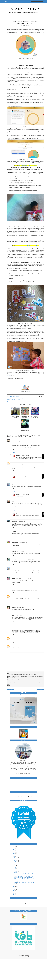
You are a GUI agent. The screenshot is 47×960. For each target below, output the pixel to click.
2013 (14, 887)
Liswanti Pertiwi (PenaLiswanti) (18, 578)
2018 (14, 883)
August (15, 863)
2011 (14, 890)
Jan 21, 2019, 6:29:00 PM (19, 484)
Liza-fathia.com (15, 597)
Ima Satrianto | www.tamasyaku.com (19, 559)
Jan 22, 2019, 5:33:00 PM (25, 494)
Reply (13, 449)
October (15, 860)
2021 (14, 853)
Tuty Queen (14, 607)
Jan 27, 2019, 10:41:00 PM (20, 647)
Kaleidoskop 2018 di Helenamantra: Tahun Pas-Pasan (24, 882)
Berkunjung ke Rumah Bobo (19, 881)
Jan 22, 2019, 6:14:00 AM (19, 501)
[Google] (21, 796)
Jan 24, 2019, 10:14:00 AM (18, 626)
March (15, 869)
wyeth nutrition (10, 401)
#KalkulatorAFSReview (20, 19)
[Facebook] (12, 796)
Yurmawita (14, 551)
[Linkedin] (31, 796)
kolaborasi (33, 19)
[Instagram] (18, 796)
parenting (21, 398)
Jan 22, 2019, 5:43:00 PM (30, 559)
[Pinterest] (25, 796)
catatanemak (14, 521)
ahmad (13, 639)
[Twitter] (15, 796)
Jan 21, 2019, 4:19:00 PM (22, 464)
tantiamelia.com (15, 542)
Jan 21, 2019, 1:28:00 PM (25, 455)
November (16, 859)
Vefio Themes (30, 956)
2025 (14, 848)
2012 (14, 889)
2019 (14, 856)
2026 (14, 846)
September (16, 861)
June (15, 865)
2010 (14, 891)
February (16, 871)
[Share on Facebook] (38, 396)
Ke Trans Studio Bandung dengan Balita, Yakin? (23, 877)
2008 (14, 894)
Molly (13, 615)
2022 (14, 852)
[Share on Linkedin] (43, 396)
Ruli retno (14, 588)
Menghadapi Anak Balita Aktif (19, 875)
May (15, 867)
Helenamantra (24, 9)
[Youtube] (28, 796)
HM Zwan (14, 501)
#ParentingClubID (27, 19)
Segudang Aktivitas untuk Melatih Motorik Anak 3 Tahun (28, 245)
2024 (14, 849)
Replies (14, 452)
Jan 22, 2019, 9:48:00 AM (21, 531)
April (15, 868)
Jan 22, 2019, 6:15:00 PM (25, 513)
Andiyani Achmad (15, 464)
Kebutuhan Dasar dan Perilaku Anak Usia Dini (28, 165)
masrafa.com (14, 441)
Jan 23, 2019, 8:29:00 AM (20, 607)
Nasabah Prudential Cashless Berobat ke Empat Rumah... (25, 873)
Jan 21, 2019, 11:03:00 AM (21, 441)
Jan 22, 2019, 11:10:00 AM (20, 551)
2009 (14, 893)
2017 (14, 885)
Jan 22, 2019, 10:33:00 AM (23, 542)
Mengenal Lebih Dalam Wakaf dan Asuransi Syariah (23, 876)
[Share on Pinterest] (41, 396)
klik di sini (9, 375)
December (16, 857)
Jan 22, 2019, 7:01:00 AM (21, 521)
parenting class (10, 399)
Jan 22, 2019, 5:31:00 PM (25, 476)
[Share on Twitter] (40, 396)
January (15, 872)
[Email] (35, 796)
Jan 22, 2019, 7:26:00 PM (28, 578)
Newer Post (10, 689)
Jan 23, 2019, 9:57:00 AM (18, 615)
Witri (13, 626)
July (15, 864)
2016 (14, 886)
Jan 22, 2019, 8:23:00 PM (20, 588)
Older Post (40, 689)
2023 (14, 850)
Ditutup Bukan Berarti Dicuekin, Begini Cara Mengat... (24, 878)
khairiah (13, 484)
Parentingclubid (17, 399)
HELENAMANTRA (22, 955)
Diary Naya (14, 647)
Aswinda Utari (14, 531)
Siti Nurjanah (14, 569)
